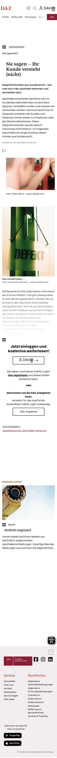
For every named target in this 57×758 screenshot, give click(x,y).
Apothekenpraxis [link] (16, 47)
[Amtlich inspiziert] (28, 502)
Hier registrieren (18, 375)
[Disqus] (28, 598)
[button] (6, 8)
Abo (52, 17)
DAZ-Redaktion (11, 426)
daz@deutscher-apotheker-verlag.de (24, 430)
